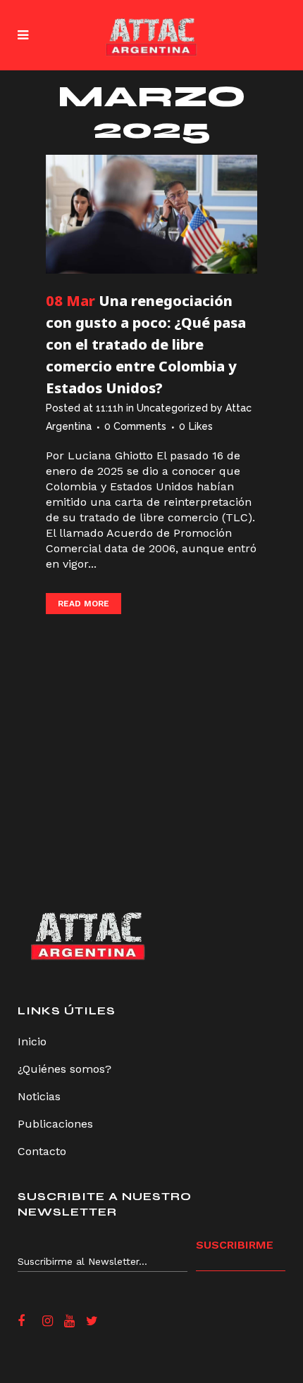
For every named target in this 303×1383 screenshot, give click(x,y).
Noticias (39, 1096)
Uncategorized (172, 408)
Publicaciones (55, 1123)
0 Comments (135, 426)
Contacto (42, 1151)
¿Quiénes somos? (64, 1069)
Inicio (32, 1041)
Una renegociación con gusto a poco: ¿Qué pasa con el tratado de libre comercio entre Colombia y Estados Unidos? (146, 344)
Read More (83, 603)
